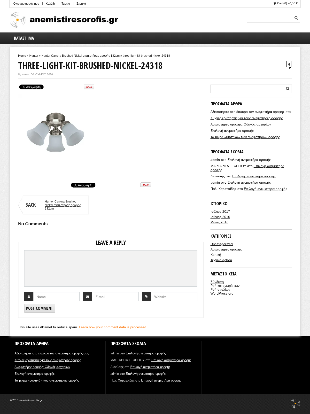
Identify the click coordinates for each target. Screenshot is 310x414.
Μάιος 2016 (219, 222)
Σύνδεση (217, 282)
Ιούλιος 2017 (220, 211)
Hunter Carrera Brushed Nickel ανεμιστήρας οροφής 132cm (80, 55)
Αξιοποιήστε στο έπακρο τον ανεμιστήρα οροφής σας (250, 112)
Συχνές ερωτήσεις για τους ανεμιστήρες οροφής (246, 118)
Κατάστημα (24, 38)
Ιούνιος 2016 (220, 217)
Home (22, 55)
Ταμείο (66, 3)
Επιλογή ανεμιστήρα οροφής (232, 131)
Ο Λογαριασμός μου (26, 3)
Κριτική (215, 255)
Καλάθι (50, 3)
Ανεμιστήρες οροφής (226, 249)
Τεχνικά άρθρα (221, 260)
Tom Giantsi (25, 171)
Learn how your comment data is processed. (113, 327)
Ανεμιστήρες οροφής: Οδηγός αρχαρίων (240, 124)
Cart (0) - (287, 3)
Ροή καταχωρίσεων (225, 286)
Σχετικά (81, 3)
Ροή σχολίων (220, 289)
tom (24, 74)
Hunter (33, 55)
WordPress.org (221, 293)
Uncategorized (221, 244)
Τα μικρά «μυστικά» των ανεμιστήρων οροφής (245, 137)
